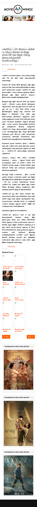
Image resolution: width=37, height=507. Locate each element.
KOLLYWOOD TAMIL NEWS (24, 64)
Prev (7, 336)
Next (29, 336)
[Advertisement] (18, 32)
